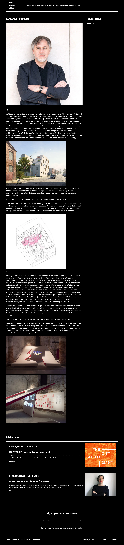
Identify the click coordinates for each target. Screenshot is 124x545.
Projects (40, 6)
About (34, 6)
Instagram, (68, 528)
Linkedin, (78, 528)
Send (79, 521)
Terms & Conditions (109, 540)
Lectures (56, 6)
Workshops (64, 6)
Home (29, 6)
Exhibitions (48, 6)
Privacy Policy (88, 540)
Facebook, (57, 528)
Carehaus (17, 193)
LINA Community (74, 6)
